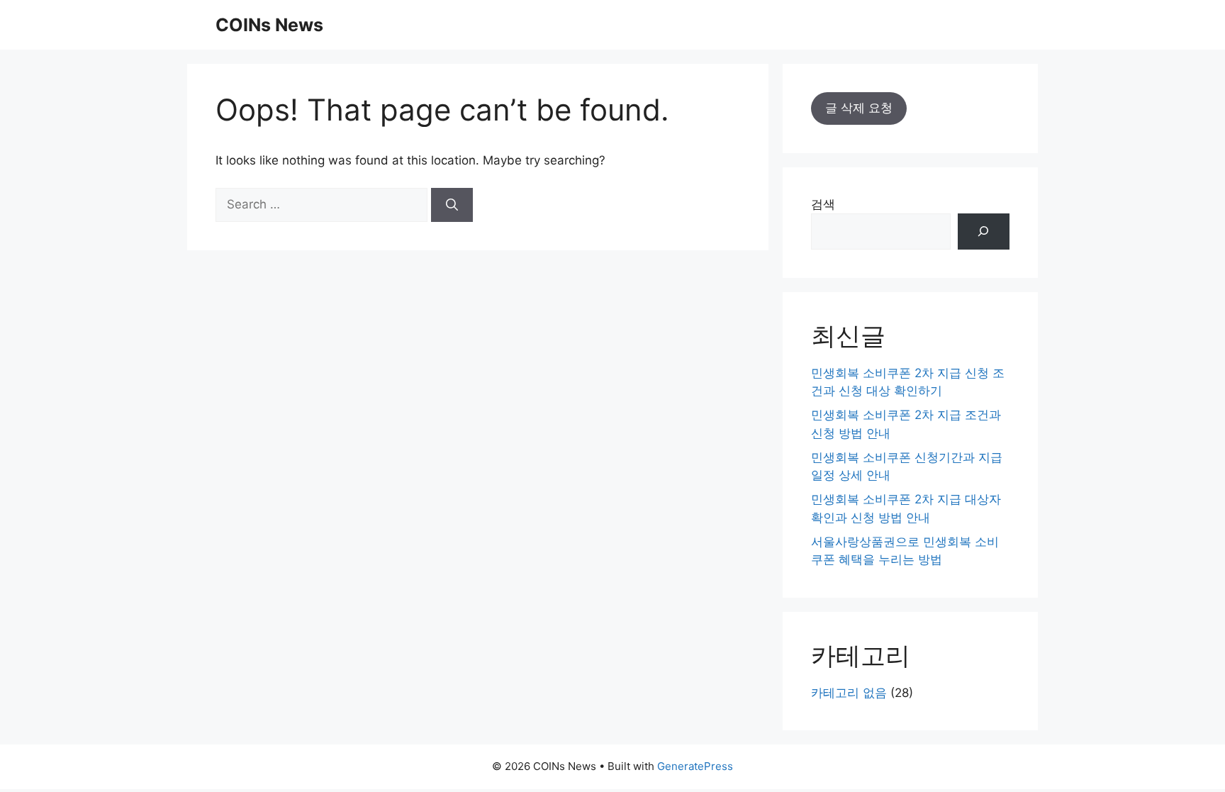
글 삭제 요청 (859, 108)
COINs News (269, 24)
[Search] (452, 205)
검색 (823, 204)
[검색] (983, 231)
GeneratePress (695, 766)
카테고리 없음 (849, 693)
